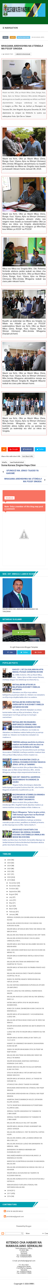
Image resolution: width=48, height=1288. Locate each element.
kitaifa (13, 37)
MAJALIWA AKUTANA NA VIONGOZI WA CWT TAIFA (26, 935)
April (11, 906)
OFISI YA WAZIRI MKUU (14, 1211)
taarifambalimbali (23, 37)
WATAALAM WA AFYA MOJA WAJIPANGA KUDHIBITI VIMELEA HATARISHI (26, 687)
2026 (9, 860)
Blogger (28, 1226)
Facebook (28, 449)
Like (11, 652)
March (11, 909)
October (12, 889)
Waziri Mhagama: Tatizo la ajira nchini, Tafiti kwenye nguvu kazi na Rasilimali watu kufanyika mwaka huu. (28, 814)
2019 (9, 880)
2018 (9, 1190)
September (13, 891)
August (12, 894)
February (12, 912)
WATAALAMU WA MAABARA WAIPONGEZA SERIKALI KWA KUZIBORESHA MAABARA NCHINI (26, 724)
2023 (9, 869)
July (10, 897)
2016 (9, 1196)
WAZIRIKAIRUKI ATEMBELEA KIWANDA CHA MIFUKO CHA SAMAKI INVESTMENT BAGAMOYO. (28, 797)
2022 (9, 871)
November (13, 886)
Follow (25, 652)
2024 (9, 866)
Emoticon (9, 498)
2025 (9, 863)
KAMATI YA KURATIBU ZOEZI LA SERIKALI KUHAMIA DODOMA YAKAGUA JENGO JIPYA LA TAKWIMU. (28, 762)
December (13, 883)
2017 (9, 1193)
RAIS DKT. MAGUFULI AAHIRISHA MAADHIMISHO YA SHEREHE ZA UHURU (26, 779)
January (12, 914)
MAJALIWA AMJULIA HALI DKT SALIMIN (22, 1123)
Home (5, 37)
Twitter (41, 449)
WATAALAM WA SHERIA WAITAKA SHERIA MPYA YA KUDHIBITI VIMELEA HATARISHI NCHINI (28, 704)
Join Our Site (25, 632)
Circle (39, 652)
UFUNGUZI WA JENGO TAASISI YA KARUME (23, 1084)
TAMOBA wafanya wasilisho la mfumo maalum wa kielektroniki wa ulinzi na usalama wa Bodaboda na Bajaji (28, 744)
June (11, 900)
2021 (9, 874)
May (11, 903)
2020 (9, 877)
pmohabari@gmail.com (15, 1216)
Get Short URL (27, 456)
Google (15, 449)
